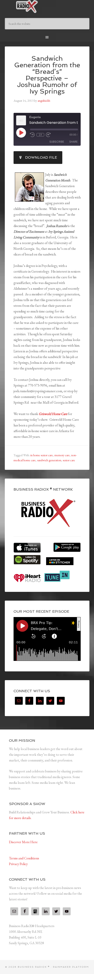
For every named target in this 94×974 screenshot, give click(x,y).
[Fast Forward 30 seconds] (48, 134)
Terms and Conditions (24, 858)
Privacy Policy (18, 864)
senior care (69, 460)
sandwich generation (49, 460)
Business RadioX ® (47, 6)
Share (73, 142)
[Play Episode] (21, 132)
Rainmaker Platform (71, 967)
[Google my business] (35, 911)
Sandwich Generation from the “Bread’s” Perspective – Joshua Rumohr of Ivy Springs (47, 75)
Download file (41, 157)
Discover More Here (23, 842)
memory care (62, 455)
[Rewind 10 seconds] (32, 134)
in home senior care (41, 455)
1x (40, 134)
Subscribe (56, 142)
